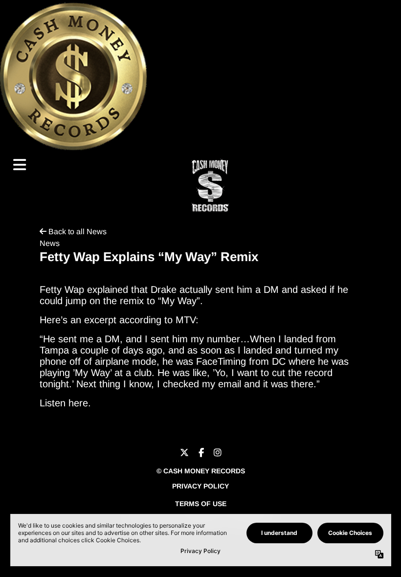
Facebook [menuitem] (201, 452)
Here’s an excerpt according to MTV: (119, 319)
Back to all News (76, 231)
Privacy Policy (200, 486)
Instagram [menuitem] (218, 452)
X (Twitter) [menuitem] (184, 452)
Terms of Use (200, 504)
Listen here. (65, 403)
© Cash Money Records (200, 471)
